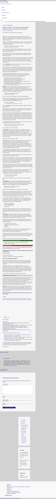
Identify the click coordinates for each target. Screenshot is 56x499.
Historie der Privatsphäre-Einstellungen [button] (23, 438)
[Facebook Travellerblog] (11, 495)
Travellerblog (13, 328)
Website (4, 403)
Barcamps (23, 423)
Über (5, 316)
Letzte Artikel (6, 317)
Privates (4, 30)
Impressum (23, 419)
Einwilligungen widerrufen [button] (11, 493)
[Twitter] (6, 495)
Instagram (4, 278)
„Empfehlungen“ (9, 487)
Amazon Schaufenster (13, 250)
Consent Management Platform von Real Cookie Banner (10, 498)
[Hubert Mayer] (5, 319)
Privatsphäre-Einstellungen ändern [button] (23, 433)
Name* (4, 396)
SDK (12, 323)
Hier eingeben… (5, 384)
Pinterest (26, 283)
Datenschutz (23, 421)
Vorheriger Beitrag (4, 369)
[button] (1, 20)
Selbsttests (5, 256)
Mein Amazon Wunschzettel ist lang (23, 329)
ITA (28, 193)
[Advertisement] (18, 308)
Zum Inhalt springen (3, 0)
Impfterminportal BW (26, 192)
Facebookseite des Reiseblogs (23, 279)
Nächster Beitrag (3, 370)
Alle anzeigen (17, 332)
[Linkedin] (5, 495)
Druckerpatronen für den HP (8, 255)
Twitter (11, 278)
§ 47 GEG (6, 243)
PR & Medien (9, 490)
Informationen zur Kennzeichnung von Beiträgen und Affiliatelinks (18, 486)
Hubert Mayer (4, 2)
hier (20, 466)
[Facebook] (7, 495)
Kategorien (22, 475)
